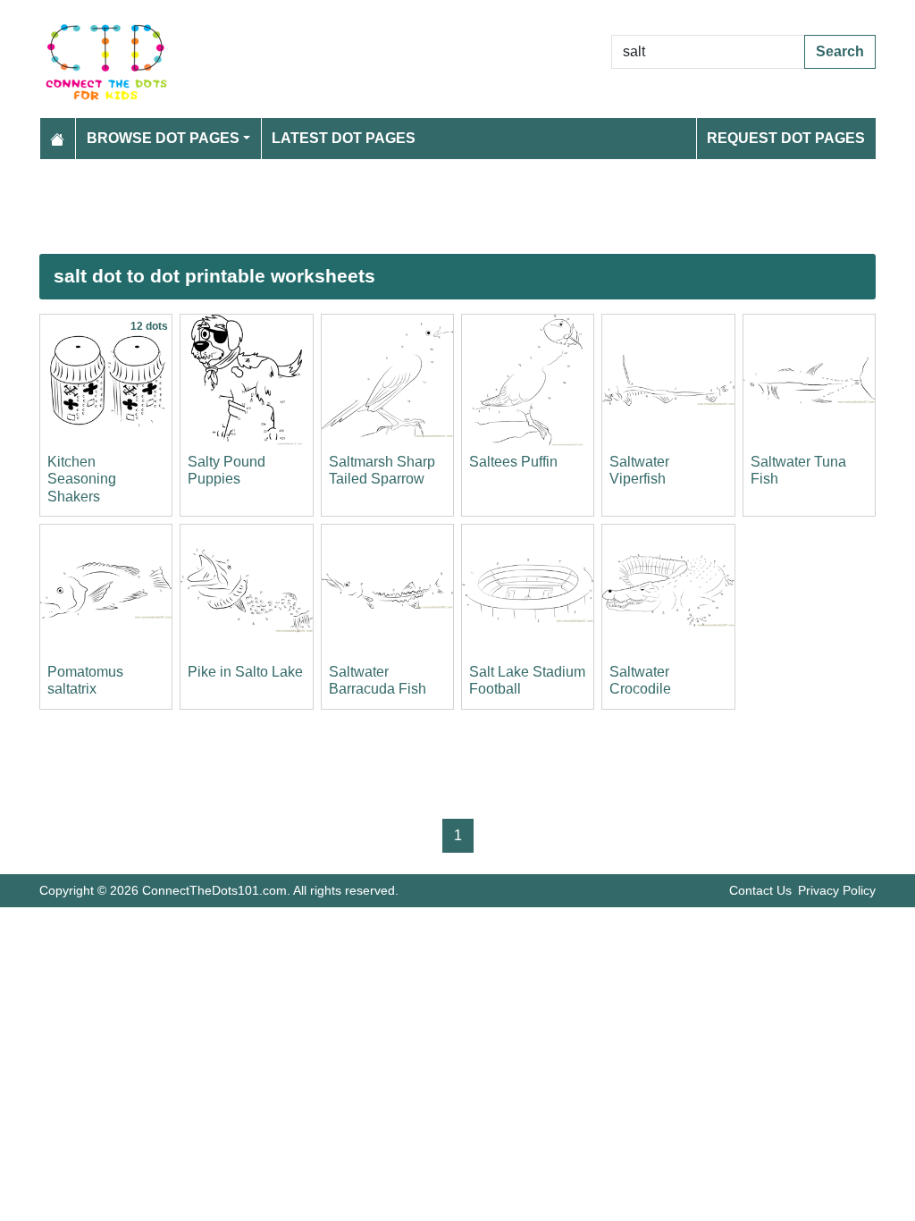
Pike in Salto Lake (245, 671)
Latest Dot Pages (344, 138)
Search (840, 51)
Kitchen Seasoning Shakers (81, 478)
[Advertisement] (457, 206)
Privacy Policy (837, 890)
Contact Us (760, 890)
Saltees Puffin (513, 461)
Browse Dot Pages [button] (163, 138)
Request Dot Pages (786, 138)
